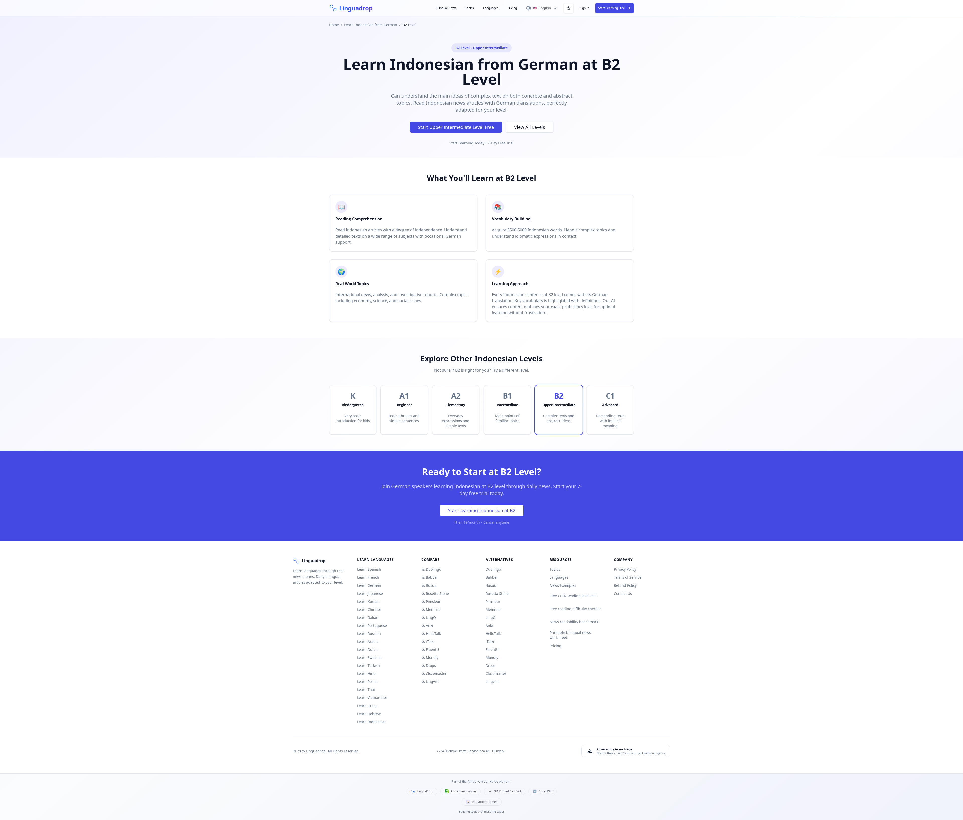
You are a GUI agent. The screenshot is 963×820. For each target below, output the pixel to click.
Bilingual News (446, 8)
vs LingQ (428, 617)
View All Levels (529, 127)
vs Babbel (429, 577)
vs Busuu (429, 585)
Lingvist (492, 681)
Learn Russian (369, 633)
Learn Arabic (367, 641)
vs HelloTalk (431, 633)
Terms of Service (627, 577)
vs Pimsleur (431, 601)
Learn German (369, 585)
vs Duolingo (431, 569)
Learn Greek (367, 705)
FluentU (492, 649)
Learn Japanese (370, 593)
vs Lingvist (430, 681)
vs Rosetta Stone (435, 593)
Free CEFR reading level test (573, 595)
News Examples (563, 585)
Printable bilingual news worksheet (570, 635)
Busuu (491, 585)
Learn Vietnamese (372, 697)
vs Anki (427, 625)
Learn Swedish (369, 657)
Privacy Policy (625, 569)
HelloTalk (493, 633)
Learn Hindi (367, 673)
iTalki (490, 641)
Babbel (491, 577)
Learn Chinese (369, 609)
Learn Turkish (368, 665)
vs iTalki (427, 641)
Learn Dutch (367, 649)
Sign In (584, 8)
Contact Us (623, 593)
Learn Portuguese (372, 625)
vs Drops (428, 665)
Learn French (368, 577)
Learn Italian (367, 617)
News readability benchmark (574, 621)
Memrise (493, 609)
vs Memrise (431, 609)
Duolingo (493, 569)
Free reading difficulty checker (575, 608)
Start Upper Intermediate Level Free (456, 127)
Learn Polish (367, 681)
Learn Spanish (369, 569)
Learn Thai (366, 689)
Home (334, 24)
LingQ (491, 617)
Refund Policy (625, 585)
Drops (491, 665)
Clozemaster (496, 673)
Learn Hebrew (369, 713)
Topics (469, 8)
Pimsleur (493, 601)
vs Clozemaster (434, 673)
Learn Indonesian (372, 721)
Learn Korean (368, 601)
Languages (490, 8)
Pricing (512, 8)
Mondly (492, 657)
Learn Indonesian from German (370, 24)
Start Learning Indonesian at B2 (481, 510)
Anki (489, 625)
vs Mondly (429, 657)
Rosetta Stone (497, 593)
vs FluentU (430, 649)
